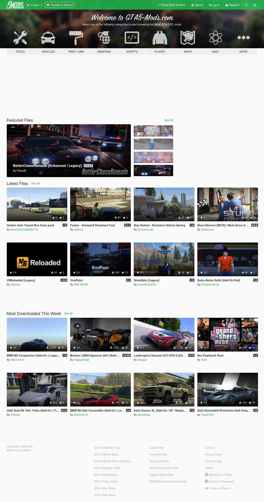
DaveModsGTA (147, 284)
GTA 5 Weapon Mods (107, 468)
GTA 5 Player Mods (106, 481)
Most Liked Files (159, 461)
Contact (210, 448)
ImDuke (15, 415)
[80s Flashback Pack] (153, 131)
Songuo (142, 360)
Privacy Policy (213, 454)
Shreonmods (145, 229)
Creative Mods (210, 284)
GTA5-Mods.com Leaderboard (168, 481)
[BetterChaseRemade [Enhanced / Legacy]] (153, 170)
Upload (198, 5)
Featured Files (158, 454)
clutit (204, 360)
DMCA (209, 468)
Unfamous (207, 229)
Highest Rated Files (162, 475)
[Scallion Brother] (153, 144)
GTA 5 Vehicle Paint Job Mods (112, 461)
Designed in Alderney (20, 446)
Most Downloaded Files (164, 468)
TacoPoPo (207, 415)
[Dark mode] (247, 5)
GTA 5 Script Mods (105, 475)
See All (168, 120)
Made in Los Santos (19, 450)
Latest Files (157, 448)
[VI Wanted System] (153, 157)
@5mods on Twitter (220, 475)
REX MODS (81, 284)
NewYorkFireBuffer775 (24, 229)
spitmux (78, 229)
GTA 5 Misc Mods (105, 495)
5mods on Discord (219, 488)
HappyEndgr (81, 360)
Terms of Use (213, 461)
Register (234, 5)
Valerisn (15, 284)
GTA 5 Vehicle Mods (106, 454)
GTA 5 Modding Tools (107, 448)
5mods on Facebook (221, 481)
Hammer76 (17, 360)
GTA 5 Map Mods (104, 488)
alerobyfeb (144, 415)
